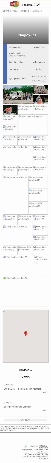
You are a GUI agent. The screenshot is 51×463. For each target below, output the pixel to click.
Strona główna (9, 11)
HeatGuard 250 (39, 77)
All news (25, 420)
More (44, 392)
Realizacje (24, 11)
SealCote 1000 (39, 81)
